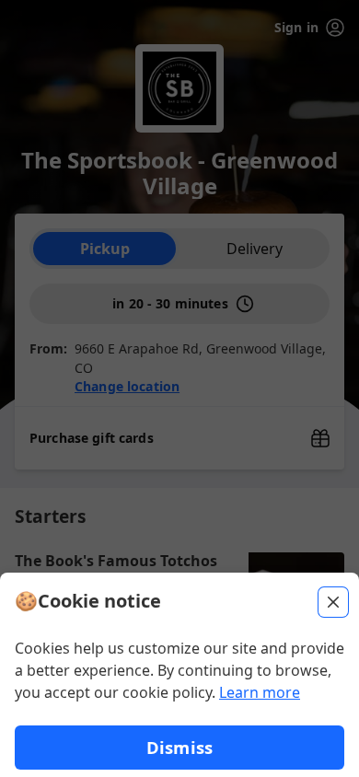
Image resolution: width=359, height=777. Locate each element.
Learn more (259, 692)
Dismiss (179, 747)
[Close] (333, 602)
